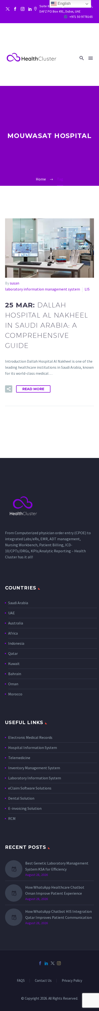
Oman (13, 683)
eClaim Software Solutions (29, 788)
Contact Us (43, 981)
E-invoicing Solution (25, 808)
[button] (82, 58)
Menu (90, 58)
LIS (87, 289)
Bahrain (14, 673)
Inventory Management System (34, 767)
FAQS (21, 981)
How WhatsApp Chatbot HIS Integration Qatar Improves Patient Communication (58, 914)
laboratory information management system (42, 289)
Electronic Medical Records (30, 737)
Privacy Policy (72, 981)
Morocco (15, 694)
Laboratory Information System (34, 778)
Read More (33, 389)
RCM (12, 818)
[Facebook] (15, 9)
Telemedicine (19, 757)
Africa (13, 633)
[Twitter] (8, 9)
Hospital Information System (33, 747)
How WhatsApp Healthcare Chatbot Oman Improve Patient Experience (54, 890)
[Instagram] (23, 9)
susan (14, 283)
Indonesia (16, 643)
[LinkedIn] (46, 963)
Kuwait (14, 663)
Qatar (13, 653)
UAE (11, 612)
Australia (15, 623)
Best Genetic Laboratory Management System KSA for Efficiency (56, 866)
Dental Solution (21, 798)
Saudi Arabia (18, 602)
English (64, 3)
